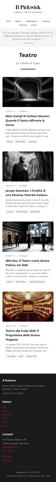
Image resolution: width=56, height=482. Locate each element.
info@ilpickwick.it (10, 447)
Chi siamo (6, 456)
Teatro (18, 21)
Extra (34, 24)
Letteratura (31, 21)
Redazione (7, 460)
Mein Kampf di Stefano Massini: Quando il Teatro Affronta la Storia (28, 120)
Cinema (46, 21)
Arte (8, 21)
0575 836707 (8, 450)
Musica (23, 24)
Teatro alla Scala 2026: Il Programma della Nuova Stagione (23, 335)
